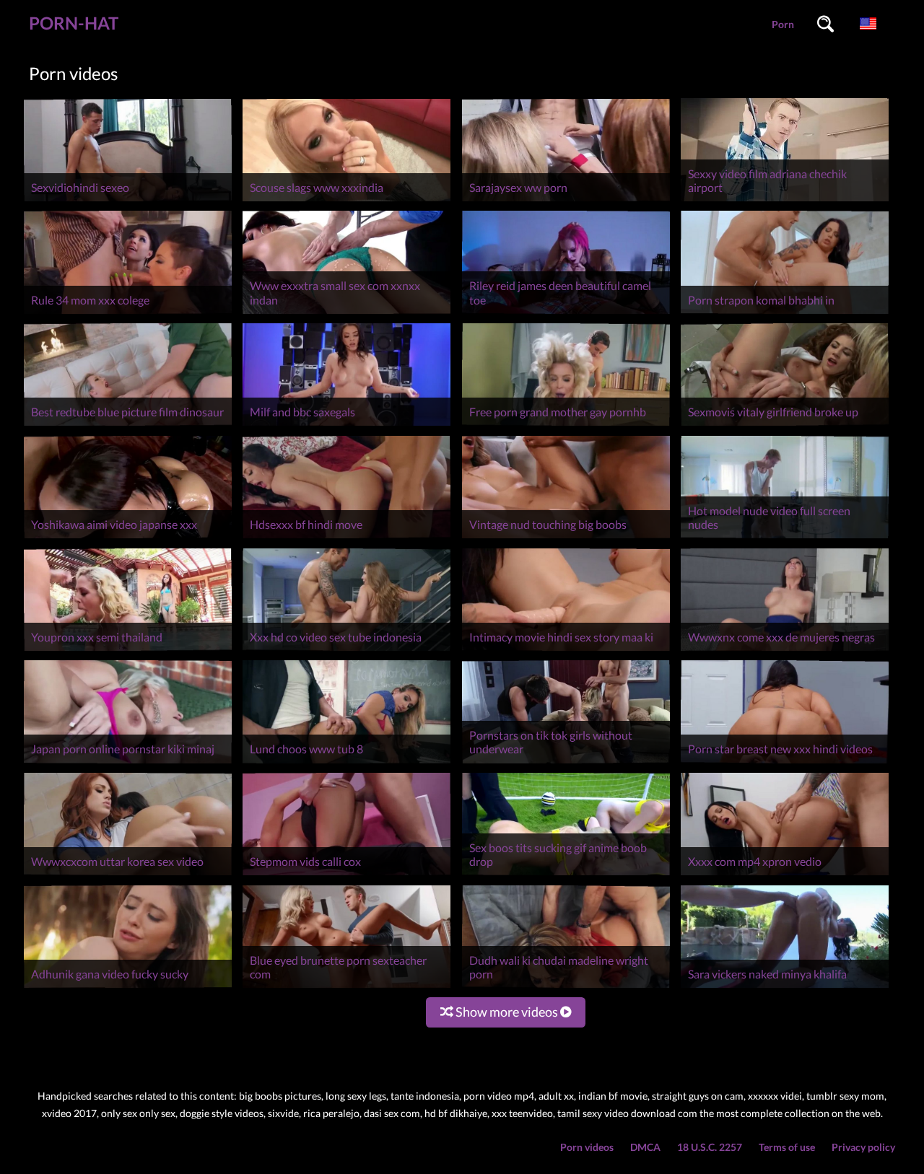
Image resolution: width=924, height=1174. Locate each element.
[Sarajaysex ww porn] (566, 201)
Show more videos (506, 1012)
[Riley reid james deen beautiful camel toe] (566, 313)
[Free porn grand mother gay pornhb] (566, 425)
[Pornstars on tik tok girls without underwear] (566, 763)
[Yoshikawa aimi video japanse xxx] (128, 538)
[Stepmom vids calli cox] (346, 875)
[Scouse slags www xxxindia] (346, 201)
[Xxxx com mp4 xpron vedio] (785, 875)
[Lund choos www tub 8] (346, 763)
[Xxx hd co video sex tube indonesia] (346, 650)
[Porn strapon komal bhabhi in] (785, 313)
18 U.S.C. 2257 (709, 1147)
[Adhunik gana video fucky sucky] (128, 987)
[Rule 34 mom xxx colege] (128, 313)
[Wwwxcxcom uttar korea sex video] (128, 875)
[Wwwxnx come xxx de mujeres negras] (785, 650)
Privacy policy (863, 1147)
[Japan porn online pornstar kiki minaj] (128, 763)
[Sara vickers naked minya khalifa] (785, 987)
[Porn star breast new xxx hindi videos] (785, 763)
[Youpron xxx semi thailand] (128, 650)
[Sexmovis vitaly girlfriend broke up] (785, 425)
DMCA (645, 1147)
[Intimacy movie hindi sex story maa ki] (566, 650)
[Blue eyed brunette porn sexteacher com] (346, 987)
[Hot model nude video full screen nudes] (785, 538)
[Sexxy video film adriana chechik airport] (785, 201)
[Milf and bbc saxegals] (346, 425)
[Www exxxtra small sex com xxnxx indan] (346, 313)
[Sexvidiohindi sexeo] (128, 201)
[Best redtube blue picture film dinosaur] (128, 425)
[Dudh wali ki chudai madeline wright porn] (566, 987)
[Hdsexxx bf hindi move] (346, 538)
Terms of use (787, 1147)
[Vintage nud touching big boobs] (566, 538)
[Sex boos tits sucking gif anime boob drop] (566, 875)
